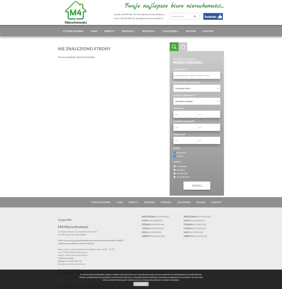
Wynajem (166, 202)
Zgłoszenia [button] (170, 31)
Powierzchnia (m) (183, 121)
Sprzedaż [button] (128, 31)
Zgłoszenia (183, 202)
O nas (93, 31)
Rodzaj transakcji (184, 95)
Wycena (191, 31)
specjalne (181, 169)
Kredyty (109, 31)
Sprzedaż (149, 202)
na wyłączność (183, 177)
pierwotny (181, 152)
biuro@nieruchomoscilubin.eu (150, 14)
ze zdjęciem (182, 166)
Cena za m (179, 134)
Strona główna (73, 31)
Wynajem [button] (148, 31)
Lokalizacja (180, 69)
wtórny (180, 156)
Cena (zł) (178, 108)
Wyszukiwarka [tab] (174, 46)
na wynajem (155, 216)
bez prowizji (182, 173)
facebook (213, 16)
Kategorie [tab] (182, 46)
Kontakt (208, 31)
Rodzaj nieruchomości (186, 82)
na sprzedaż (197, 216)
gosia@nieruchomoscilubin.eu (149, 18)
